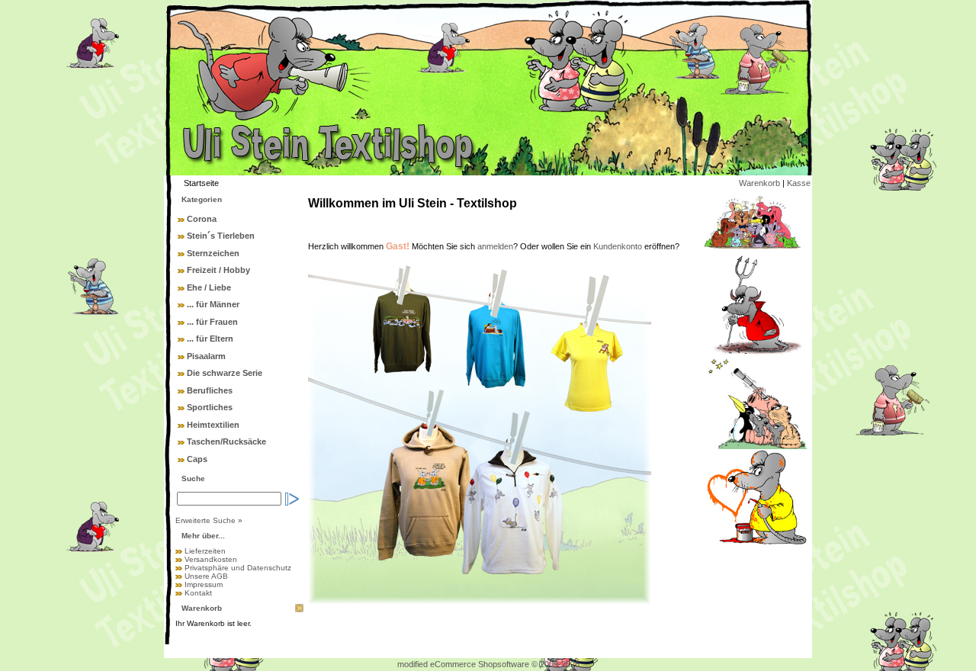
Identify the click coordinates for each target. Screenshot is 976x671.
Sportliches (210, 407)
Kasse (799, 183)
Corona (202, 218)
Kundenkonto (617, 246)
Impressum (204, 584)
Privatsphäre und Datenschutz (238, 567)
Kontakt (198, 593)
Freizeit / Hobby (218, 269)
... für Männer (213, 304)
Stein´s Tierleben (221, 235)
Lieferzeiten (205, 551)
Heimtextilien (213, 424)
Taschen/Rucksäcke (226, 441)
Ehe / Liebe (209, 287)
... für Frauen (212, 321)
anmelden (495, 246)
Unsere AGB (206, 576)
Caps (197, 459)
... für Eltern (210, 338)
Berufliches (210, 390)
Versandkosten (211, 559)
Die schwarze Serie (224, 372)
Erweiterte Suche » (208, 520)
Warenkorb (759, 183)
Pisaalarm (206, 356)
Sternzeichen (213, 253)
